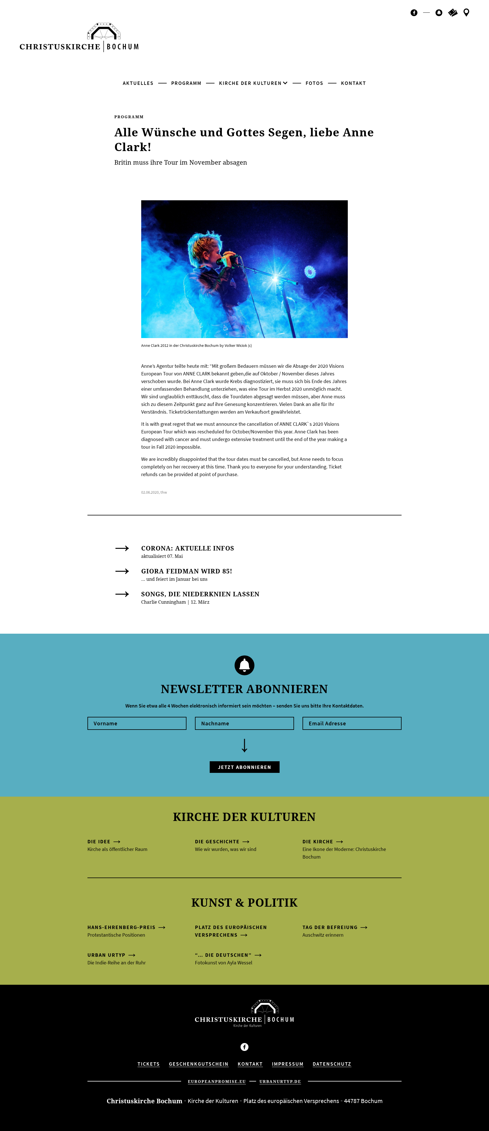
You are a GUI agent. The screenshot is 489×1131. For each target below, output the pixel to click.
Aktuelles (138, 83)
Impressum (288, 1064)
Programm (186, 83)
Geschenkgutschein (199, 1064)
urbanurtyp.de (280, 1081)
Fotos (314, 83)
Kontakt (353, 83)
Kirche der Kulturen (250, 83)
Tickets (149, 1064)
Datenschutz (332, 1064)
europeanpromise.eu (217, 1081)
